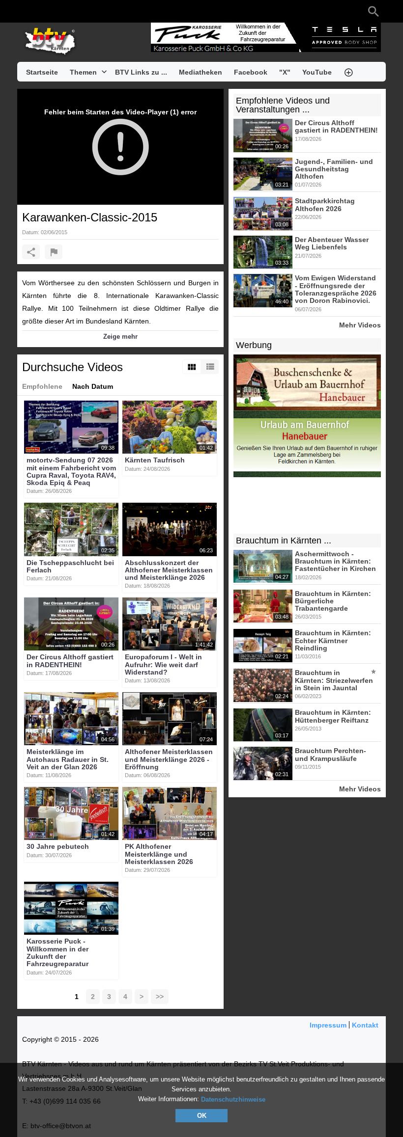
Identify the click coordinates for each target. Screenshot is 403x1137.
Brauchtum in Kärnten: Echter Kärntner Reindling (333, 640)
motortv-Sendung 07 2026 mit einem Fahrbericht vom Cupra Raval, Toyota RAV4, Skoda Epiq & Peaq (71, 472)
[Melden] (53, 251)
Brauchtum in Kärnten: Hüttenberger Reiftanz (333, 716)
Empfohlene (42, 386)
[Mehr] (348, 71)
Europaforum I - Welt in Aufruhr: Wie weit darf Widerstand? (163, 665)
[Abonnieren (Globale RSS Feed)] (86, 11)
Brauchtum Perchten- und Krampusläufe (330, 754)
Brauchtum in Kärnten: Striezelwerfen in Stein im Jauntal (334, 680)
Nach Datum (92, 386)
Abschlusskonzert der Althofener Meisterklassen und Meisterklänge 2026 (169, 570)
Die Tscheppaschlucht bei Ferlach (70, 566)
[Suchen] (373, 11)
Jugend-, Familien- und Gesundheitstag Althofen (334, 169)
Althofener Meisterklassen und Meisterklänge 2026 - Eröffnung (169, 759)
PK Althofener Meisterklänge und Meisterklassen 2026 (159, 854)
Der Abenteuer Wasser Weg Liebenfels (332, 243)
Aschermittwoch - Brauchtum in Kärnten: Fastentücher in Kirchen (335, 561)
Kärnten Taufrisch (155, 460)
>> (160, 997)
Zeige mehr (120, 336)
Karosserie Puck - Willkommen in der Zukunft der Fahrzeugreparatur (57, 953)
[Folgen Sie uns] (27, 11)
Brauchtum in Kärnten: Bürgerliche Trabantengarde (333, 601)
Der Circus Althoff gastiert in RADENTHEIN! (70, 661)
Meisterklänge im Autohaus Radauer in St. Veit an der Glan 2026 (68, 759)
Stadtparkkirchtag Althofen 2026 (325, 205)
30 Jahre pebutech (58, 847)
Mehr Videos (360, 324)
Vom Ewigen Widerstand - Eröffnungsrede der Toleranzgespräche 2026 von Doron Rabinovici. (335, 289)
